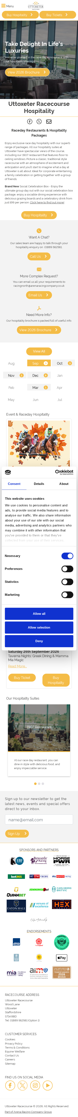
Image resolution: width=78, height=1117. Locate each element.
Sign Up (14, 833)
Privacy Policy (13, 1043)
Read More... (17, 666)
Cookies (10, 1039)
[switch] (67, 568)
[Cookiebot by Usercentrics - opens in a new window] (55, 472)
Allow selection (39, 627)
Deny (39, 641)
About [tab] (63, 484)
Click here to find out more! (47, 202)
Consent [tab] (14, 484)
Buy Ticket (22, 677)
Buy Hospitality (17, 15)
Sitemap (10, 1063)
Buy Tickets (54, 15)
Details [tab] (39, 484)
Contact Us (12, 1055)
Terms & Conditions (17, 1047)
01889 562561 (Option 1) (25, 1020)
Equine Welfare (15, 1051)
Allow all (39, 613)
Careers (10, 1059)
